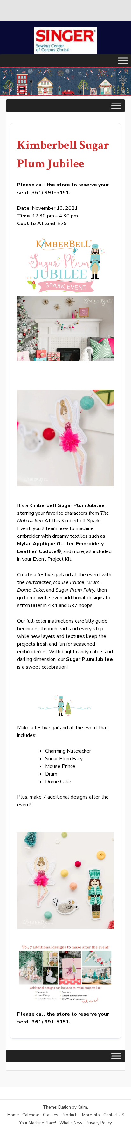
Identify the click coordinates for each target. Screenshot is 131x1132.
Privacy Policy (99, 1123)
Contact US (113, 1115)
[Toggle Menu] (123, 60)
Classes (50, 1115)
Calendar (30, 1115)
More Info (91, 1115)
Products (70, 1115)
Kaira (82, 1107)
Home (13, 1115)
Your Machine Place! (37, 1123)
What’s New (70, 1123)
